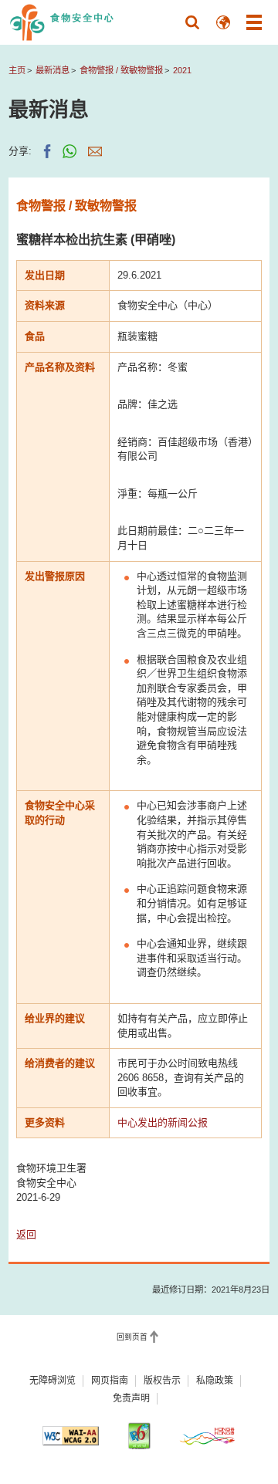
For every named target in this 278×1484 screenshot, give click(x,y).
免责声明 (131, 1398)
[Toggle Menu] (254, 22)
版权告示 (162, 1380)
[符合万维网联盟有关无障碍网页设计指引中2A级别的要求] (70, 1436)
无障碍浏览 (52, 1380)
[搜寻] (192, 22)
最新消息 (53, 70)
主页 (16, 70)
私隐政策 (214, 1380)
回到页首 (132, 1337)
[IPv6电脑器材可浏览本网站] (138, 1435)
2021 (182, 70)
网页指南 (109, 1380)
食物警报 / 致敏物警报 (121, 70)
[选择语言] (223, 22)
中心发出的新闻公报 (162, 1122)
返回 (26, 1234)
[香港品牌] (207, 1436)
